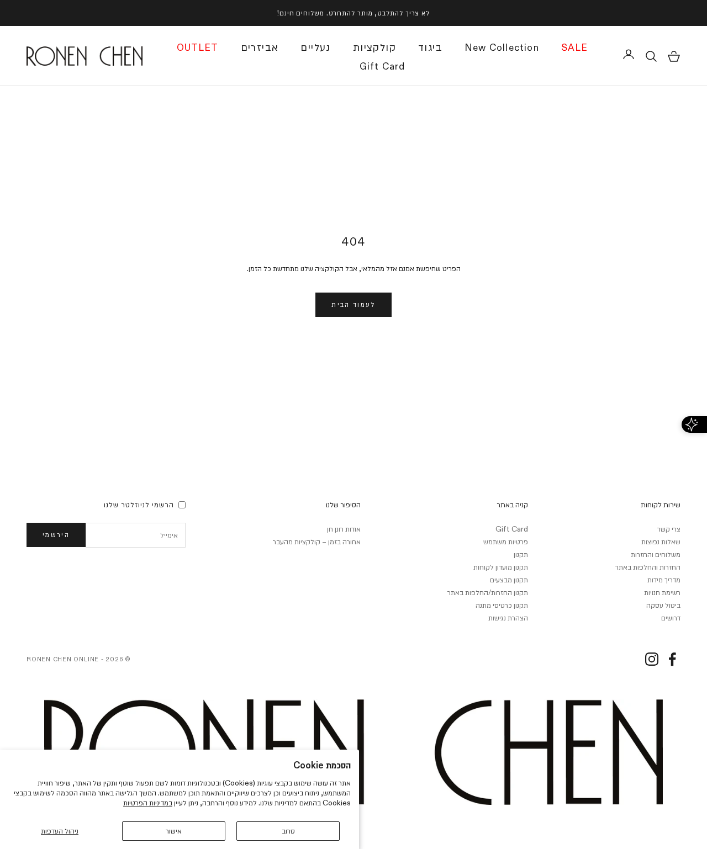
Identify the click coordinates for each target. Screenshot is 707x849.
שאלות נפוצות (660, 541)
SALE (574, 48)
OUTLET (198, 48)
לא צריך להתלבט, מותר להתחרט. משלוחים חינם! (353, 12)
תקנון (521, 554)
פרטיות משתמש (505, 541)
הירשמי (56, 534)
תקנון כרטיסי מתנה (502, 605)
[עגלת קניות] (673, 56)
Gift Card (382, 66)
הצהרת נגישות (508, 618)
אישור (174, 831)
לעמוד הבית (353, 304)
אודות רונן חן (344, 529)
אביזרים (260, 46)
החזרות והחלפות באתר (647, 567)
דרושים (670, 618)
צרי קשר (668, 529)
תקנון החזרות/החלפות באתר (487, 592)
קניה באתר (512, 505)
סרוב (288, 831)
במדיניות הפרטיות (147, 803)
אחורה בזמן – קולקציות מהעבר (317, 541)
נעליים (315, 46)
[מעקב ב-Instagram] (651, 659)
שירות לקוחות (660, 505)
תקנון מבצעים (509, 580)
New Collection (502, 48)
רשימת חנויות (662, 592)
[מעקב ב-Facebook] (672, 659)
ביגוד (430, 46)
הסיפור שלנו (343, 505)
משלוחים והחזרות (655, 554)
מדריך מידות (663, 580)
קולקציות (374, 46)
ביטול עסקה (663, 605)
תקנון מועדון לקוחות (500, 567)
